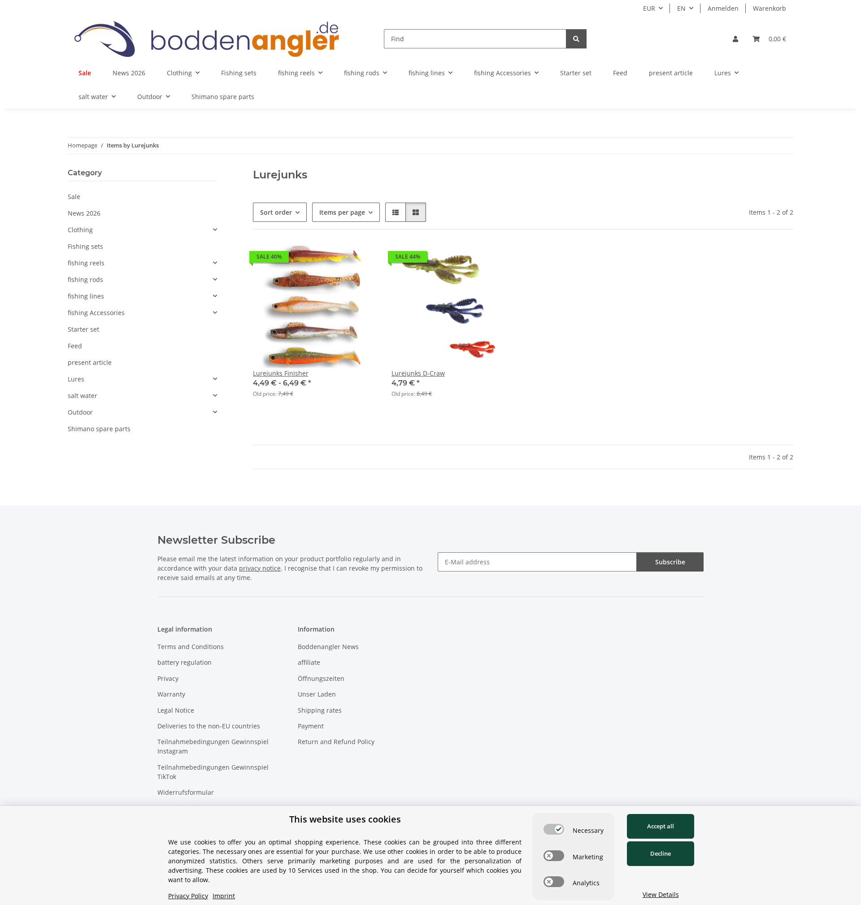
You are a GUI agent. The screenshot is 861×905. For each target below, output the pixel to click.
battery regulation (184, 662)
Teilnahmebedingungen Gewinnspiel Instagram (213, 746)
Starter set (83, 329)
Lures (76, 379)
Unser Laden (317, 694)
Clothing (80, 229)
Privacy (167, 678)
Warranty (171, 694)
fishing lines (86, 296)
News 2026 (84, 213)
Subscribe (670, 562)
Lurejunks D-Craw (418, 373)
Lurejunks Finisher (281, 373)
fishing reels (86, 263)
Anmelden (723, 8)
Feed (75, 346)
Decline (660, 853)
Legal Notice (175, 710)
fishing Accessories (96, 312)
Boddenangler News (328, 646)
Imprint (224, 896)
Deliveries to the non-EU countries (208, 726)
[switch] (554, 829)
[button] (735, 38)
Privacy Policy (188, 896)
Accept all (660, 826)
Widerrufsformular (185, 792)
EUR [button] (649, 8)
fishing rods (85, 279)
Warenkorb (769, 8)
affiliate (309, 662)
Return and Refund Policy (336, 741)
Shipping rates (320, 710)
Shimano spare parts (99, 428)
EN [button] (681, 8)
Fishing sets (85, 246)
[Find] (576, 38)
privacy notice (260, 568)
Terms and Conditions (190, 646)
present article (90, 362)
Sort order (276, 212)
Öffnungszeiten (321, 678)
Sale (74, 196)
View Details (661, 894)
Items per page (342, 212)
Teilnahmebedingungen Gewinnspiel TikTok (213, 772)
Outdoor (80, 412)
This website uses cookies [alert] (345, 819)
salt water (82, 395)
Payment (311, 726)
